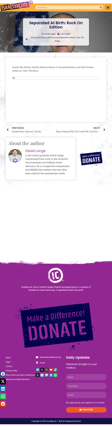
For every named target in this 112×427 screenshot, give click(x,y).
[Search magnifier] (101, 7)
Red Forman (52, 37)
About (8, 357)
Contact (9, 366)
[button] (108, 7)
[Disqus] (56, 224)
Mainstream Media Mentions (18, 379)
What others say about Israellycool (20, 375)
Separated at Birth (67, 37)
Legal (8, 362)
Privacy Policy (11, 371)
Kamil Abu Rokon (39, 37)
